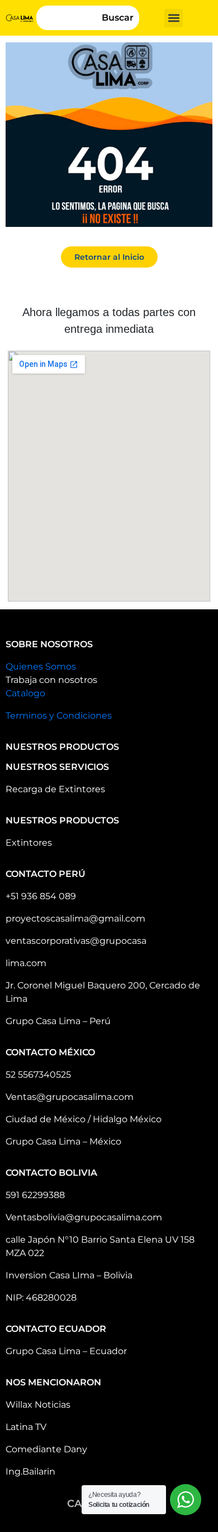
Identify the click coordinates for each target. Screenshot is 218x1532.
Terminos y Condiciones (59, 715)
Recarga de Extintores (55, 789)
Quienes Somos (41, 666)
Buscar (118, 17)
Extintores (29, 842)
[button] (173, 18)
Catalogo (25, 693)
